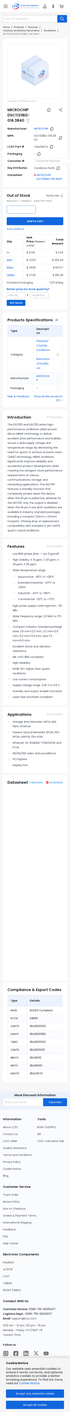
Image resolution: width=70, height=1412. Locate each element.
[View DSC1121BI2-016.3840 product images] (35, 71)
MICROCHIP (41, 128)
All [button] (56, 320)
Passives (33, 27)
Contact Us (10, 1134)
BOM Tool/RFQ (46, 1127)
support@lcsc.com (24, 1318)
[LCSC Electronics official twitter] (36, 1353)
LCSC (6, 1276)
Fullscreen (36, 782)
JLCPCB (8, 1269)
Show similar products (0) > (48, 398)
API (39, 1134)
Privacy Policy (12, 1162)
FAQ (5, 1236)
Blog (5, 1176)
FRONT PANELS (12, 1290)
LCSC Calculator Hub (50, 1141)
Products (19, 27)
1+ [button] (8, 253)
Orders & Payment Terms (19, 1215)
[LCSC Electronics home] (25, 6)
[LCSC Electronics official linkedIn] (26, 1353)
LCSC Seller (10, 1141)
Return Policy (11, 1202)
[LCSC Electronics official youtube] (46, 1353)
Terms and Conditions (17, 1155)
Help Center (10, 1243)
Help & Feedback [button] (18, 396)
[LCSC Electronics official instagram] (6, 1353)
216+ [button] (10, 260)
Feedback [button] (9, 1229)
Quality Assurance (15, 1148)
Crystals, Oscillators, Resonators (21, 30)
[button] (5, 6)
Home (6, 27)
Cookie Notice (12, 1169)
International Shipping (17, 1222)
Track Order (10, 1195)
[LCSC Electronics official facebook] (16, 1353)
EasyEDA (8, 1262)
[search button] (62, 19)
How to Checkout (14, 1209)
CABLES (7, 1283)
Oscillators (50, 30)
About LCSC (10, 1127)
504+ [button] (10, 268)
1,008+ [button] (11, 275)
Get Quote (16, 302)
